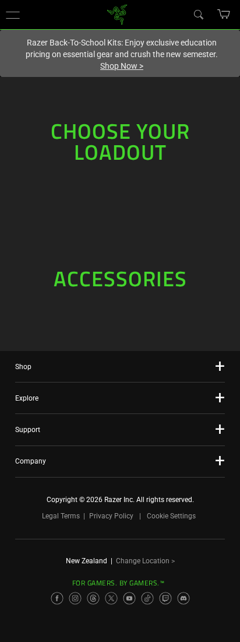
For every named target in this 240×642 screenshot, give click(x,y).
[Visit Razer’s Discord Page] (183, 598)
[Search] (198, 14)
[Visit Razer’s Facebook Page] (57, 598)
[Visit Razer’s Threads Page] (93, 598)
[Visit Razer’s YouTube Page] (129, 598)
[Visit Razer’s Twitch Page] (165, 598)
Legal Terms (61, 516)
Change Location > (145, 561)
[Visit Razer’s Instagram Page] (75, 598)
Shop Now (121, 66)
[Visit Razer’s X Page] (111, 598)
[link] (117, 13)
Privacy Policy (111, 516)
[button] (13, 15)
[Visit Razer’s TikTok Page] (147, 598)
